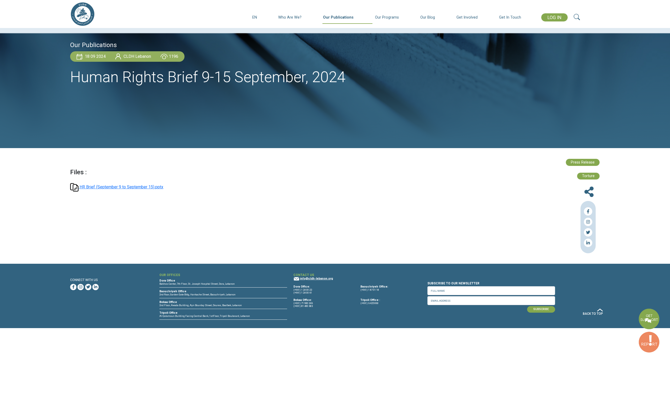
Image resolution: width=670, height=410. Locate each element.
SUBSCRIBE (541, 309)
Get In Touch (510, 17)
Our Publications (338, 17)
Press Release (583, 162)
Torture (588, 176)
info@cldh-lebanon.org (316, 278)
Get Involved (467, 17)
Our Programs (387, 17)
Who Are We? (290, 17)
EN (254, 17)
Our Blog (427, 17)
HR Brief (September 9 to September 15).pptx (121, 186)
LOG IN (554, 17)
